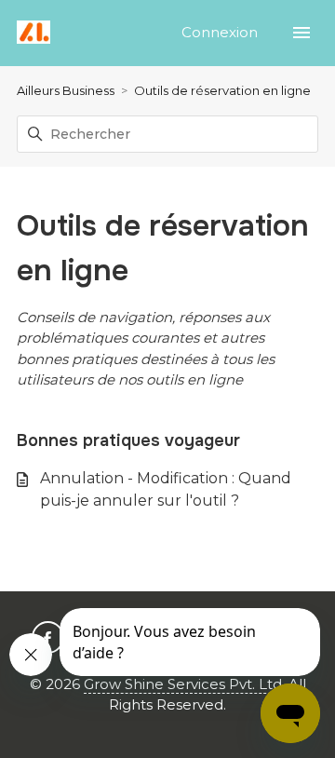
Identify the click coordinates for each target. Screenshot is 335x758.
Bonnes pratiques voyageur (128, 440)
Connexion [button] (221, 32)
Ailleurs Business (65, 90)
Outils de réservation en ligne (222, 90)
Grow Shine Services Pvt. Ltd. (184, 684)
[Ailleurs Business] (33, 33)
